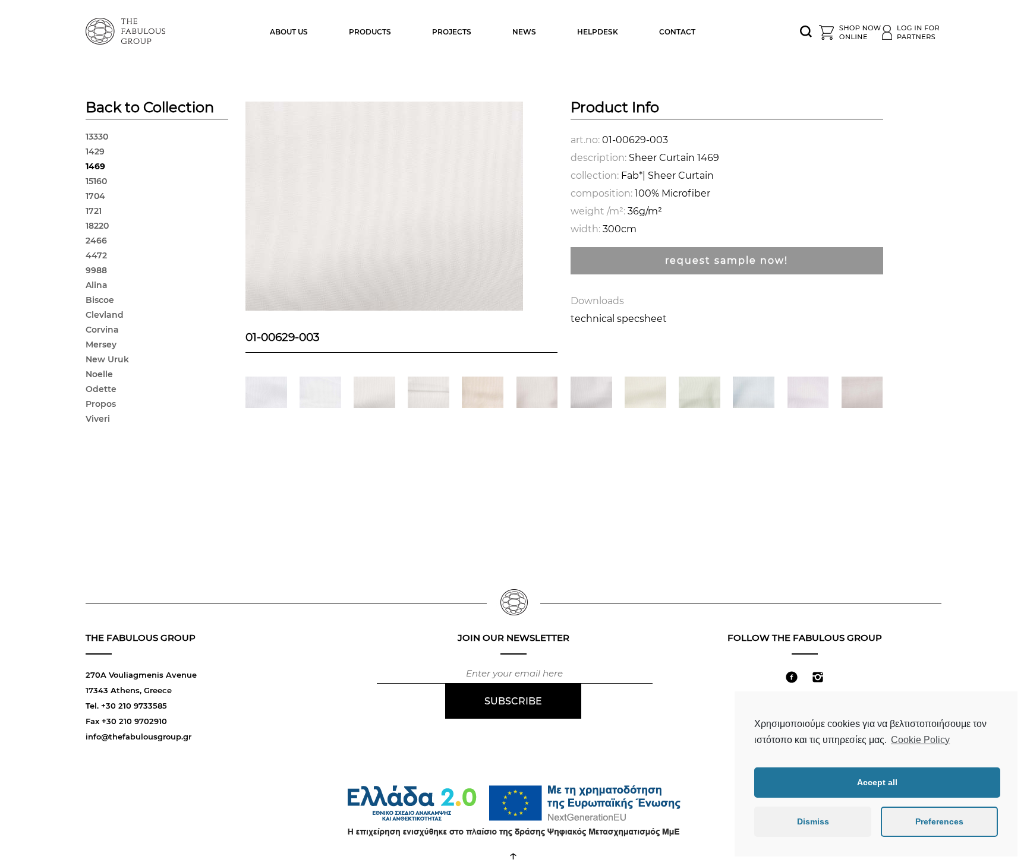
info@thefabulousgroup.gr (138, 736)
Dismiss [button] (813, 821)
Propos (101, 404)
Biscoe (100, 300)
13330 (97, 136)
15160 (96, 181)
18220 (97, 225)
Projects (451, 31)
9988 (96, 270)
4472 (96, 255)
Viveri (98, 418)
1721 (94, 211)
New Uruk (107, 359)
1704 (95, 196)
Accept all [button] (877, 782)
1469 (95, 166)
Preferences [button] (939, 821)
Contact (677, 31)
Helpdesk (597, 31)
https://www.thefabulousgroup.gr (127, 29)
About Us (289, 31)
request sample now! (726, 260)
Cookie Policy (920, 740)
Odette (101, 389)
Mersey (101, 344)
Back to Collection (150, 109)
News (524, 31)
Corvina (102, 329)
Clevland (105, 314)
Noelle (99, 374)
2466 (96, 240)
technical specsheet (619, 318)
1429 (95, 151)
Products (370, 31)
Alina (97, 285)
